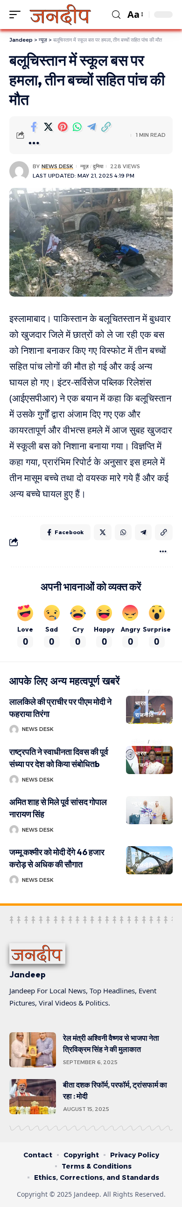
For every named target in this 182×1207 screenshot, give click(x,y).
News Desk (57, 166)
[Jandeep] (61, 14)
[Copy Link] (105, 126)
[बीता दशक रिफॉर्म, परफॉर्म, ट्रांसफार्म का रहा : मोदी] (32, 1096)
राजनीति (144, 714)
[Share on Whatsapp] (77, 126)
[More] (33, 143)
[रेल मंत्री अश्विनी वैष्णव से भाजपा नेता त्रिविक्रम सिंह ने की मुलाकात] (32, 1049)
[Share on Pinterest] (62, 126)
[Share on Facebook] (33, 126)
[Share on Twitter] (48, 126)
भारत (141, 703)
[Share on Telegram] (91, 126)
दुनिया (98, 166)
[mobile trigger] (17, 14)
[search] (116, 14)
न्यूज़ (84, 166)
